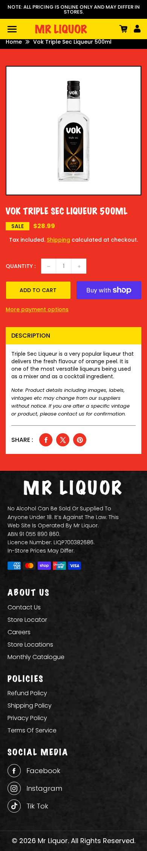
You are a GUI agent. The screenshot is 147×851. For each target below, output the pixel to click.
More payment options (37, 309)
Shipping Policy (30, 705)
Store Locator (27, 619)
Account (135, 28)
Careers (19, 632)
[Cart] (122, 28)
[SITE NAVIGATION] (12, 29)
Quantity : (20, 266)
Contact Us (24, 607)
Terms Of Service (32, 730)
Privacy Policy (27, 718)
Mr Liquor (53, 840)
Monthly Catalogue (36, 657)
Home (14, 42)
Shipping (58, 240)
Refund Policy (27, 693)
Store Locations (30, 644)
